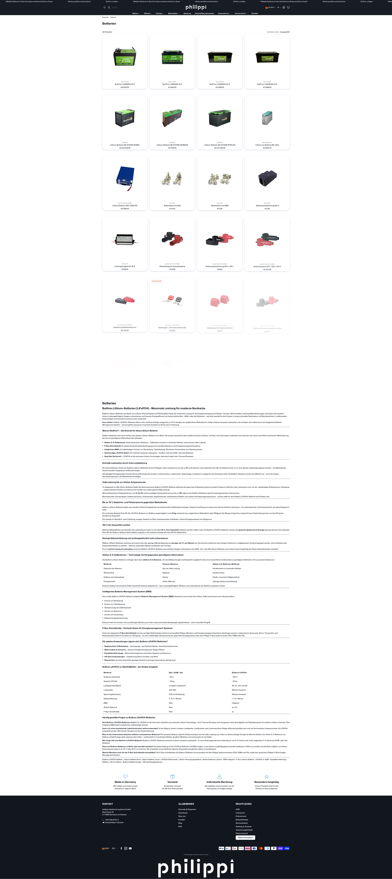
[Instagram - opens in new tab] (125, 848)
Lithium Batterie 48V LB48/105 (124, 205)
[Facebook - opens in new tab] (121, 848)
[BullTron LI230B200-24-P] (219, 57)
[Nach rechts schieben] (126, 77)
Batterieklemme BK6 (172, 205)
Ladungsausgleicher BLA (125, 266)
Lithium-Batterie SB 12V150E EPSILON (219, 145)
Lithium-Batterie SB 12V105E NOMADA (172, 145)
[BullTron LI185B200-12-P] (172, 57)
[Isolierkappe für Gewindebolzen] (219, 300)
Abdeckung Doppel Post (172, 387)
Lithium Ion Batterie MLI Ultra (267, 145)
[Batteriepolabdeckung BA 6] (267, 178)
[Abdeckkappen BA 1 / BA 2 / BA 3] (267, 239)
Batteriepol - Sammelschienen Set (172, 327)
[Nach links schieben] (123, 77)
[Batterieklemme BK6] (172, 178)
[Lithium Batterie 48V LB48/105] (124, 178)
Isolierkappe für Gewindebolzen (220, 327)
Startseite (105, 17)
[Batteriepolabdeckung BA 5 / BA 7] (219, 239)
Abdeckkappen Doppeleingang (172, 266)
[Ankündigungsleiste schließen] (389, 1)
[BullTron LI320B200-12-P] (124, 57)
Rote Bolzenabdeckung (124, 387)
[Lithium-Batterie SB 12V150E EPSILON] (219, 118)
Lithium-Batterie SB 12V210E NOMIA (125, 145)
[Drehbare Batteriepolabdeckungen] (267, 300)
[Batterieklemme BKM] (219, 178)
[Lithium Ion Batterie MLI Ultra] (267, 118)
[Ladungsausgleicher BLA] (124, 239)
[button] (116, 7)
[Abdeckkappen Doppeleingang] (172, 239)
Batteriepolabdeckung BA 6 (267, 205)
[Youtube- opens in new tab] (130, 848)
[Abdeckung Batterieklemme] (124, 300)
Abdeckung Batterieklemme (124, 327)
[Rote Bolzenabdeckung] (124, 360)
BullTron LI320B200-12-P (125, 84)
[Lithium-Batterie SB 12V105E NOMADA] (172, 118)
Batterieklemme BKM (219, 205)
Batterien (113, 17)
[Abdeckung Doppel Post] (172, 360)
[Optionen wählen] (144, 138)
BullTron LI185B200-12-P (172, 84)
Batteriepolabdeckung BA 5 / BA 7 (220, 266)
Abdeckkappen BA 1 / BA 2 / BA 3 (267, 266)
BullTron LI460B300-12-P (267, 84)
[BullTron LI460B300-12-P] (267, 57)
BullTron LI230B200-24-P (220, 84)
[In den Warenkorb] (144, 77)
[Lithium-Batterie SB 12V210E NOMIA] (124, 118)
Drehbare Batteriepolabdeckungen (267, 327)
